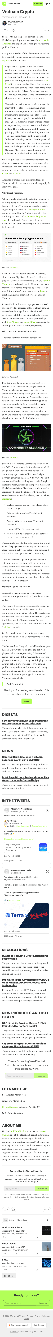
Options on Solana (12, 1227)
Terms (37, 1316)
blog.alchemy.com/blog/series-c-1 (19, 839)
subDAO (7, 627)
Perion (5, 173)
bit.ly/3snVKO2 (16, 900)
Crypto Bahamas (10, 1107)
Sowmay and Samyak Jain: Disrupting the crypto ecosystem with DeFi (25, 722)
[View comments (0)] (15, 1253)
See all (7, 1275)
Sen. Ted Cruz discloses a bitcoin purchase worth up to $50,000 (22, 758)
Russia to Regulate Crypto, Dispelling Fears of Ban (25, 957)
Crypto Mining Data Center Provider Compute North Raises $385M (24, 1045)
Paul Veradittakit (15, 22)
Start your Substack (20, 1325)
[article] (26, 1232)
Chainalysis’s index (36, 209)
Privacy (30, 1316)
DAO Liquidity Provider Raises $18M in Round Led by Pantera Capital (24, 1025)
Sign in (47, 3)
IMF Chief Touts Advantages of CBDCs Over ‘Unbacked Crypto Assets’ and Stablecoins (25, 982)
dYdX (5, 1259)
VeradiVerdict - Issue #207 (13, 1247)
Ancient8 (6, 43)
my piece (6, 60)
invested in (44, 40)
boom (43, 291)
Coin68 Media (30, 322)
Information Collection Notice (28, 1197)
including (6, 499)
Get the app (39, 1325)
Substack (14, 1331)
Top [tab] (5, 1220)
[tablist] (15, 1220)
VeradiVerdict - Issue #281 (13, 1263)
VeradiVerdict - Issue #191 (13, 1230)
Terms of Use (39, 1194)
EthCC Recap (9, 1243)
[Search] (48, 1220)
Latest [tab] (11, 1220)
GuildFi (17, 173)
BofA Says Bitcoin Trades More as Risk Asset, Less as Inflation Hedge (25, 779)
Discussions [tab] (22, 1220)
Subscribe (38, 3)
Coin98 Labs (13, 322)
